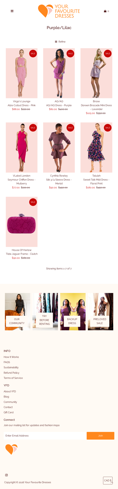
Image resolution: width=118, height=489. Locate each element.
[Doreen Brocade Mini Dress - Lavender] (96, 73)
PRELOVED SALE (99, 321)
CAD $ (107, 480)
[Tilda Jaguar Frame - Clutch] (21, 222)
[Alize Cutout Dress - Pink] (21, 73)
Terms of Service (13, 378)
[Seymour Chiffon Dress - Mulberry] (21, 147)
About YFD (10, 391)
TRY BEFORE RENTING (44, 320)
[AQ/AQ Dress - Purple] (59, 73)
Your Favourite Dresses (38, 482)
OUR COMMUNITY (16, 321)
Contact (8, 407)
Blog (6, 396)
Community (10, 402)
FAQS (7, 362)
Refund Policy (11, 372)
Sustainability (11, 367)
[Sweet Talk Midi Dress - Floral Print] (96, 147)
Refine (61, 41)
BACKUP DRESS (72, 321)
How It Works (11, 357)
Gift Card (9, 412)
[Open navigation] (12, 11)
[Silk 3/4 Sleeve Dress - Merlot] (59, 147)
